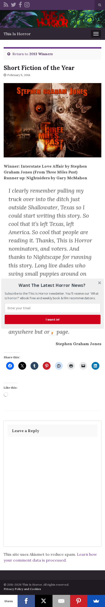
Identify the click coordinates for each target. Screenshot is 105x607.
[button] (52, 285)
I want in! (53, 319)
